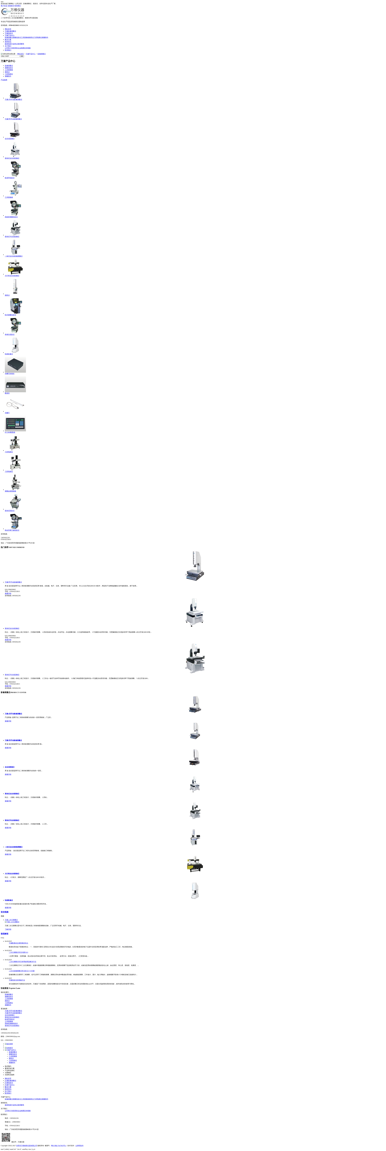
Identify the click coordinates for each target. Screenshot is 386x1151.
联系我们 (17, 6)
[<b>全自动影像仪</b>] (195, 757)
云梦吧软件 (79, 1145)
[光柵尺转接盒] (15, 372)
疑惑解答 (21, 44)
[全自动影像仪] (15, 137)
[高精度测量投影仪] (15, 215)
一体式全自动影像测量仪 (14, 256)
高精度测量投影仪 (11, 217)
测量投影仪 (17, 37)
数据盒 (7, 393)
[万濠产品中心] (10, 1050)
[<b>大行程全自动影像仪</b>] (195, 864)
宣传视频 (27, 48)
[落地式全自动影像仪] (15, 157)
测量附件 (45, 37)
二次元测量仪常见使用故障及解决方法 (22, 961)
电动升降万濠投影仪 (12, 530)
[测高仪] (15, 294)
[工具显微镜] (15, 196)
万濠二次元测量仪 (11, 920)
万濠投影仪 (9, 33)
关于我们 (8, 46)
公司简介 (8, 48)
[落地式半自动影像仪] (15, 235)
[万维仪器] (13, 16)
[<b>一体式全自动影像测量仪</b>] (195, 837)
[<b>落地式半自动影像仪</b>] (195, 810)
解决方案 (8, 39)
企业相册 (21, 48)
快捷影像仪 (9, 354)
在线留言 (11, 6)
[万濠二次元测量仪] (12, 922)
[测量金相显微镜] (15, 489)
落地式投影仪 (9, 510)
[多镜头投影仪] (15, 333)
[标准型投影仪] (15, 176)
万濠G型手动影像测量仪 (13, 99)
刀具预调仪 (38, 37)
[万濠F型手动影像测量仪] (15, 117)
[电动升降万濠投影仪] (15, 529)
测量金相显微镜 (10, 491)
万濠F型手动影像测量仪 (13, 119)
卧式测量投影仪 (10, 315)
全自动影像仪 (9, 138)
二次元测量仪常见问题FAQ (18, 952)
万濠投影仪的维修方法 (17, 980)
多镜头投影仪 (9, 334)
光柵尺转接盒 (9, 373)
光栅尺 (7, 413)
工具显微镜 (25, 37)
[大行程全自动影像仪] (15, 274)
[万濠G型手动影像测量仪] (15, 98)
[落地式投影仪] (15, 509)
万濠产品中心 (9, 35)
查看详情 (8, 593)
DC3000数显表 (10, 432)
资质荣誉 (14, 48)
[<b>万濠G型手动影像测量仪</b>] (195, 704)
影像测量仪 (9, 37)
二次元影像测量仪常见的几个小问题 (22, 971)
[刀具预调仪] (15, 450)
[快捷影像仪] (15, 352)
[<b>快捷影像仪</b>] (195, 890)
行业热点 (14, 44)
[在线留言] (9, 1048)
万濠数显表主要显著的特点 (18, 943)
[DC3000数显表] (15, 431)
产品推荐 (4, 80)
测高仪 (31, 37)
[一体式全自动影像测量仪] (15, 254)
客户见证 (4, 6)
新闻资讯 (8, 42)
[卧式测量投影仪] (15, 313)
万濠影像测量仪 (10, 31)
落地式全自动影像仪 (12, 158)
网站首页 (8, 29)
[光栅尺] (15, 411)
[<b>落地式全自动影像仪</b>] (195, 784)
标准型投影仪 (9, 178)
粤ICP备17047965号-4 (58, 1145)
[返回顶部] (9, 1044)
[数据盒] (15, 392)
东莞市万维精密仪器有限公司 (26, 1145)
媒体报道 (8, 44)
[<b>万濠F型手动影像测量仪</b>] (195, 730)
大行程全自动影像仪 (12, 276)
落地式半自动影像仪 (12, 236)
